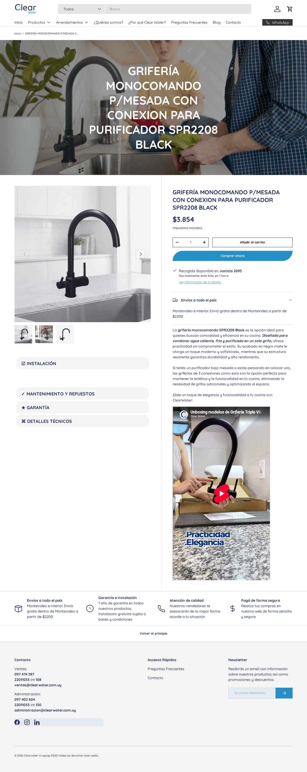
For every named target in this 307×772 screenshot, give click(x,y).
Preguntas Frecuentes (189, 22)
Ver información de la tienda (200, 282)
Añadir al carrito (252, 242)
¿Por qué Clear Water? (147, 22)
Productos (36, 22)
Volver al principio (153, 633)
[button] (290, 9)
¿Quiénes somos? (108, 22)
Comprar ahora (233, 256)
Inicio (18, 22)
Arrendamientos (69, 22)
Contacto (233, 22)
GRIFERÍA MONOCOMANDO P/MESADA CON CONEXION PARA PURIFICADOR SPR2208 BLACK (52, 33)
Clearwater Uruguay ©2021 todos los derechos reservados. (61, 755)
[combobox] (154, 9)
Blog (216, 22)
